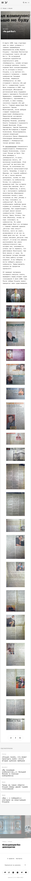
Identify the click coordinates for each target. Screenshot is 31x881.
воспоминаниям (11, 146)
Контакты (19, 858)
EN (28, 2)
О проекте (10, 858)
